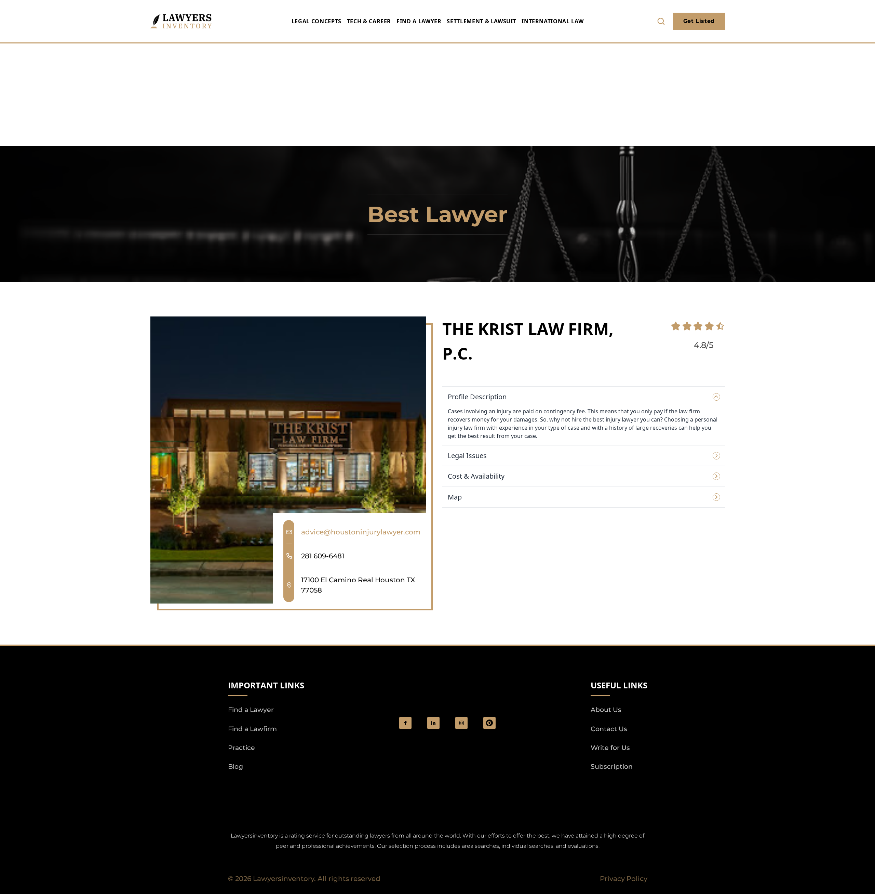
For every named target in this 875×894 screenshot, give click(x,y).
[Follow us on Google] (265, 786)
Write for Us (610, 748)
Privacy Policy (623, 878)
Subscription (612, 766)
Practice (241, 748)
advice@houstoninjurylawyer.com (360, 532)
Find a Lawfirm (252, 729)
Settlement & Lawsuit (481, 21)
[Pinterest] (489, 723)
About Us (606, 710)
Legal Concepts (316, 21)
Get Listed (699, 21)
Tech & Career (369, 21)
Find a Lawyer (418, 21)
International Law (552, 21)
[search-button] (661, 21)
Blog (235, 766)
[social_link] (405, 723)
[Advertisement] (437, 95)
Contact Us (609, 729)
